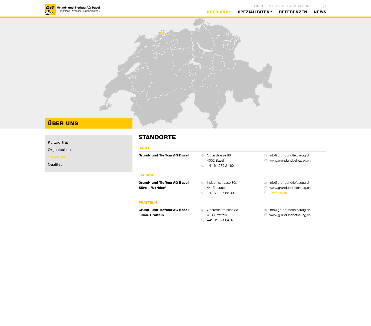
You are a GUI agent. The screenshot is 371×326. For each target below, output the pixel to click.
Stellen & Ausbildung (290, 6)
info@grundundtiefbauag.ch (289, 155)
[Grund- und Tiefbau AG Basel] (72, 9)
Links (259, 6)
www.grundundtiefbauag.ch (290, 160)
